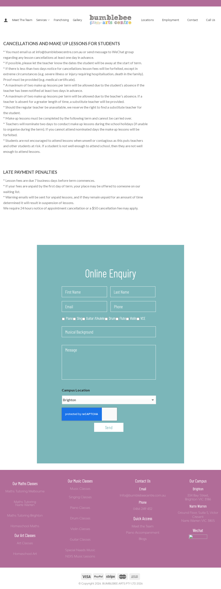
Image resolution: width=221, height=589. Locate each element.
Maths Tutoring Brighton (25, 515)
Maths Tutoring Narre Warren (25, 503)
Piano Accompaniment (142, 532)
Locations (147, 20)
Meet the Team (22, 20)
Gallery (77, 20)
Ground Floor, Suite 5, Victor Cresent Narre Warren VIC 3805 (198, 516)
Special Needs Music (80, 550)
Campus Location (76, 390)
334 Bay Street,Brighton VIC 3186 (198, 497)
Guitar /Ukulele (95, 318)
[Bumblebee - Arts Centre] (110, 20)
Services (41, 20)
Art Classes (25, 543)
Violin (133, 318)
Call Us (210, 20)
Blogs (143, 538)
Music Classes (80, 488)
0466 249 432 (142, 509)
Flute (123, 318)
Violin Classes (80, 528)
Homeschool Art (25, 553)
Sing (79, 318)
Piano (69, 318)
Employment (170, 20)
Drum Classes (80, 518)
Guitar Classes (80, 539)
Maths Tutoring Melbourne (24, 491)
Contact (192, 20)
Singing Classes (80, 497)
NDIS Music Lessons (80, 556)
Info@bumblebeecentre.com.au (143, 495)
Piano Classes (80, 507)
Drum (112, 318)
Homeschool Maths (25, 526)
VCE (142, 318)
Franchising (61, 20)
